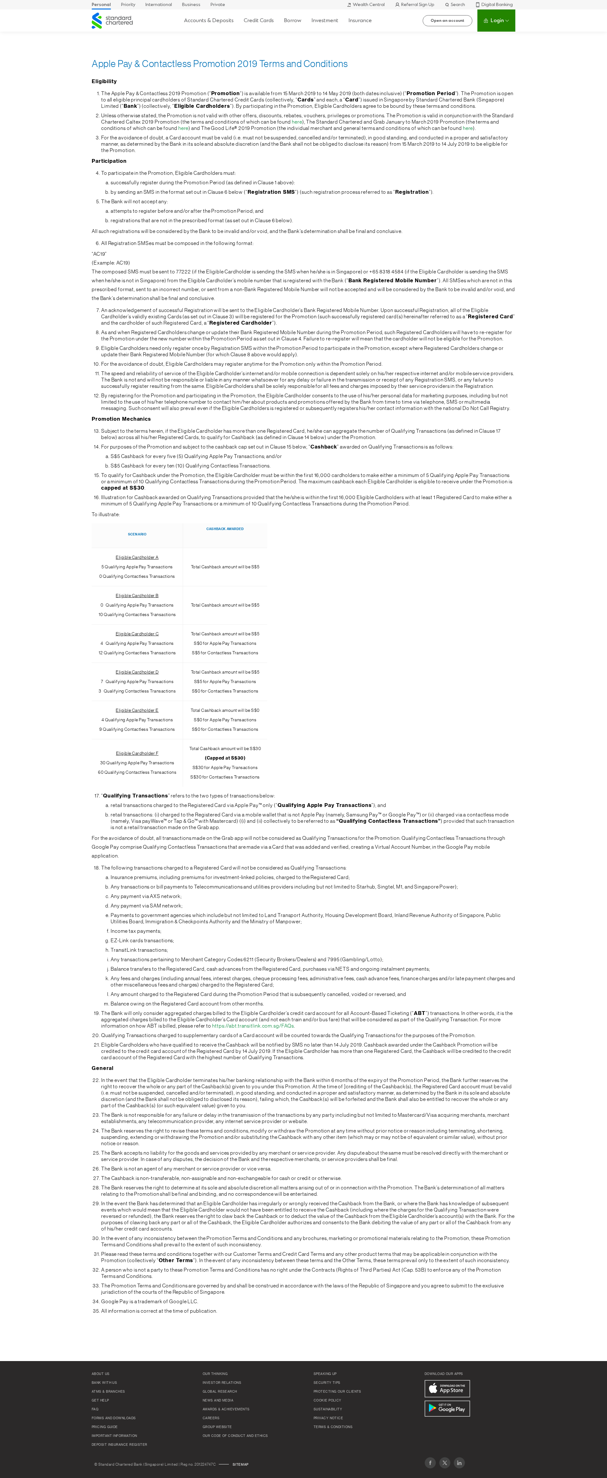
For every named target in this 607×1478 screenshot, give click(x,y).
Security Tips (327, 1382)
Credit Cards (259, 20)
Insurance (360, 20)
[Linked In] (459, 1463)
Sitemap (240, 1464)
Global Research (220, 1391)
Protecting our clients (337, 1391)
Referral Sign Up (417, 5)
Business (191, 5)
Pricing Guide (105, 1427)
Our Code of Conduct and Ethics (235, 1436)
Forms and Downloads (114, 1418)
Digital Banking (497, 5)
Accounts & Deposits (209, 20)
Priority (128, 5)
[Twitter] (445, 1463)
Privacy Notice (328, 1418)
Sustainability (328, 1409)
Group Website (217, 1427)
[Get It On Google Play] (447, 1409)
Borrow (292, 20)
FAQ (95, 1409)
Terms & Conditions (333, 1427)
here (297, 122)
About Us (101, 1374)
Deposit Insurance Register (119, 1444)
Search (458, 5)
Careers (211, 1418)
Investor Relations (222, 1382)
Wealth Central (369, 5)
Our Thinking (215, 1374)
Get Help (100, 1400)
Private (218, 5)
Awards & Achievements (226, 1409)
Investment (324, 20)
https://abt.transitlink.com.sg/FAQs (253, 1026)
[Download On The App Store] (447, 1388)
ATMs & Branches (108, 1391)
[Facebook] (430, 1463)
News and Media (218, 1400)
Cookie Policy (327, 1400)
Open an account (447, 20)
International (158, 5)
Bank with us (104, 1382)
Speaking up (325, 1374)
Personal (101, 5)
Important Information (114, 1436)
